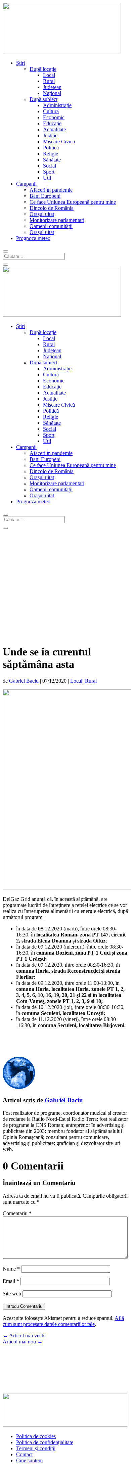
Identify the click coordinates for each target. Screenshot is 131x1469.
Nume (11, 1269)
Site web (12, 1293)
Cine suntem (29, 1460)
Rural (49, 81)
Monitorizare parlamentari (57, 220)
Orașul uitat (42, 214)
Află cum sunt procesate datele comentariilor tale (63, 1321)
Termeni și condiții (35, 1448)
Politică (51, 147)
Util (47, 178)
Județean (52, 87)
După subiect (43, 99)
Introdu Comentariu (23, 1306)
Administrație (57, 105)
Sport (48, 172)
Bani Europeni (45, 196)
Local (49, 75)
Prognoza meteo (33, 238)
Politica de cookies (36, 1436)
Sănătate (52, 160)
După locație (43, 69)
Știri (20, 63)
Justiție (50, 135)
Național (52, 93)
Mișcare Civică (59, 141)
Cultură (51, 111)
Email (11, 1281)
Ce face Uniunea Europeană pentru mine (73, 202)
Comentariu (17, 1213)
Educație (52, 123)
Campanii (26, 184)
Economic (53, 117)
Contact (24, 1454)
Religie (50, 153)
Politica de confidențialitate (44, 1442)
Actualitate (54, 129)
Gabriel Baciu (24, 681)
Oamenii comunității (51, 226)
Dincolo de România (52, 208)
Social (49, 166)
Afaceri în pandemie (51, 190)
